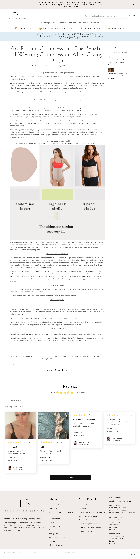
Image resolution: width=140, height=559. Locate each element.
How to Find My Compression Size (92, 512)
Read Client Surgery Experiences (91, 527)
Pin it (65, 370)
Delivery (52, 522)
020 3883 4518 (23, 28)
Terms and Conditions (57, 537)
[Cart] (134, 16)
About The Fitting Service (58, 505)
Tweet (51, 370)
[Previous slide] (5, 4)
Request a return (85, 531)
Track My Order (85, 509)
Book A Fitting (84, 505)
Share (58, 370)
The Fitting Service (15, 553)
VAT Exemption (54, 519)
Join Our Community (57, 545)
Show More (117, 424)
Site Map (52, 541)
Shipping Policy (55, 526)
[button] (87, 392)
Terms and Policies (70, 553)
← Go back (14, 365)
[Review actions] (33, 442)
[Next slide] (133, 4)
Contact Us (53, 509)
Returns (52, 530)
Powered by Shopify (29, 553)
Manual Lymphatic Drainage (90, 524)
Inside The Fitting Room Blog (90, 516)
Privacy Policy (54, 534)
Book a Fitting (116, 28)
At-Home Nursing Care (87, 520)
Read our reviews (90, 28)
